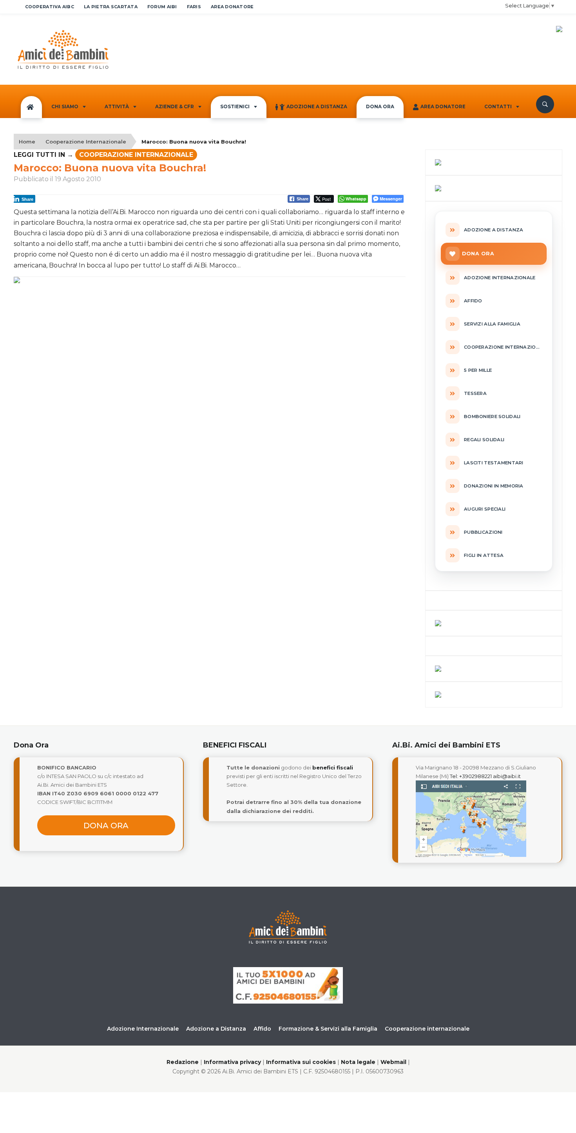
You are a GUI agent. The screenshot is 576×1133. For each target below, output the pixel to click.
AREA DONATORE (232, 6)
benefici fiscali (332, 767)
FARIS (194, 6)
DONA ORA (380, 106)
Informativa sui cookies (301, 1062)
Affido (262, 1028)
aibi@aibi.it (507, 776)
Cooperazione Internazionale (85, 141)
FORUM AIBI (162, 6)
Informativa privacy (232, 1062)
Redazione (183, 1062)
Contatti (498, 106)
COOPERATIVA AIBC (49, 6)
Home (27, 141)
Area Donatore (443, 106)
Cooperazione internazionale (427, 1028)
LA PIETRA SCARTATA (111, 6)
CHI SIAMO (64, 106)
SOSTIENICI (235, 106)
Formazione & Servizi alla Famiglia (328, 1028)
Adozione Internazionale (143, 1028)
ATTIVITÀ (117, 106)
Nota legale (358, 1062)
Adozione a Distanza (316, 106)
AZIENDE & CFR (174, 106)
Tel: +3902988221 (471, 776)
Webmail (393, 1062)
